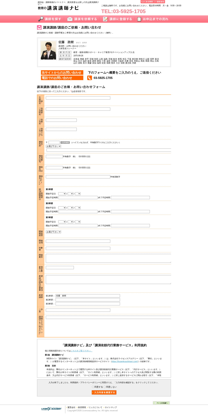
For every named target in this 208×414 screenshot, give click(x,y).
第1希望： (50, 296)
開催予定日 (52, 194)
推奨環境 (82, 407)
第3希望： (50, 304)
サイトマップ (111, 407)
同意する (98, 387)
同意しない (111, 387)
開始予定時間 (52, 197)
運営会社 (71, 407)
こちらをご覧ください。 (81, 351)
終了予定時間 (104, 197)
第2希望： (50, 300)
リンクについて (95, 407)
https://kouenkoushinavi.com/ (125, 361)
